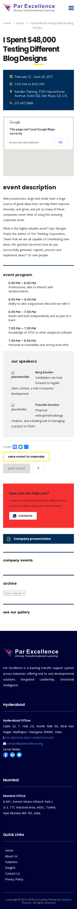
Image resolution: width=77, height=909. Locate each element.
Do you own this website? (24, 142)
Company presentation (32, 539)
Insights (10, 868)
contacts (25, 516)
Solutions (11, 862)
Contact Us (12, 873)
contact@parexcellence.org (25, 743)
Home (7, 23)
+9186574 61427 (42, 738)
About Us (11, 856)
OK (60, 142)
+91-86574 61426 (17, 738)
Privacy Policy (14, 879)
